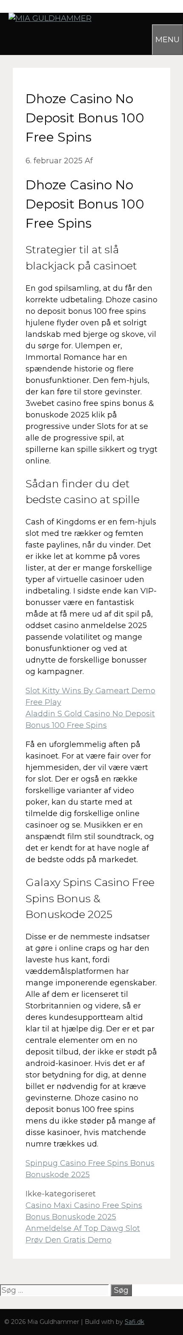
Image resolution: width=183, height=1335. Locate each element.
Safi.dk (134, 1322)
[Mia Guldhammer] (46, 18)
